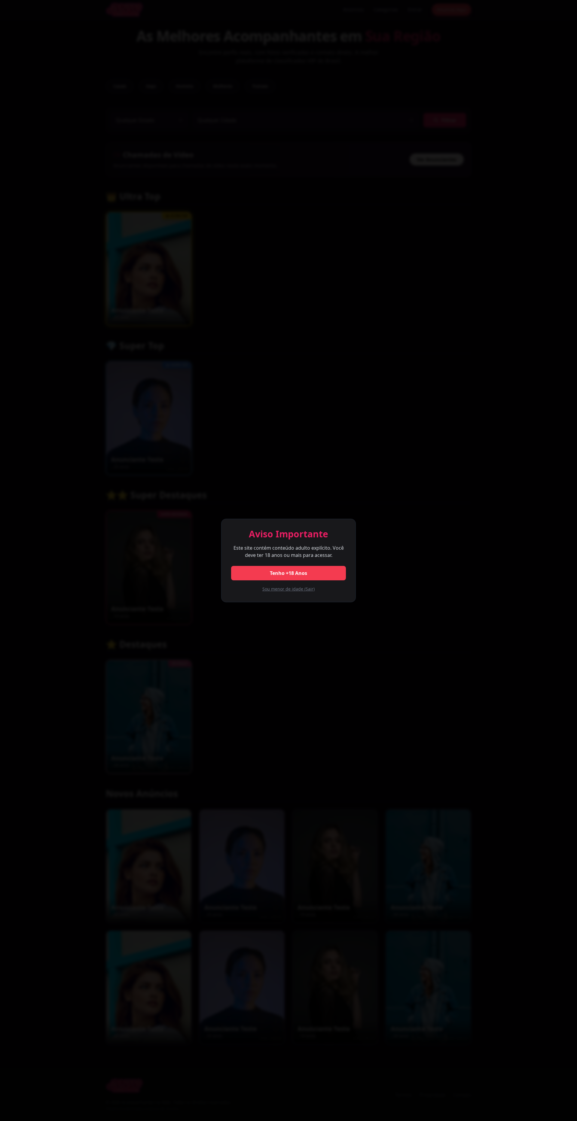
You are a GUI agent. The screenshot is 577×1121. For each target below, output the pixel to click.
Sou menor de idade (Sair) (288, 589)
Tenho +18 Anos (288, 573)
